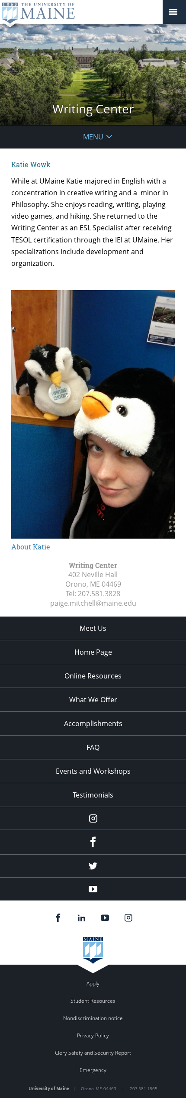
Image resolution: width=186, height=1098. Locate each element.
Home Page (93, 652)
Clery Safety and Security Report (93, 1052)
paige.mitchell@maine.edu (93, 603)
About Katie (30, 546)
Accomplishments (93, 723)
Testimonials (93, 795)
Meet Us (93, 628)
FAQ (93, 747)
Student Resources (93, 1000)
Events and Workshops (93, 771)
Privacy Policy (93, 1035)
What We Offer (93, 699)
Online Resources (93, 676)
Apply (93, 983)
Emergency (93, 1070)
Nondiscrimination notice (93, 1018)
